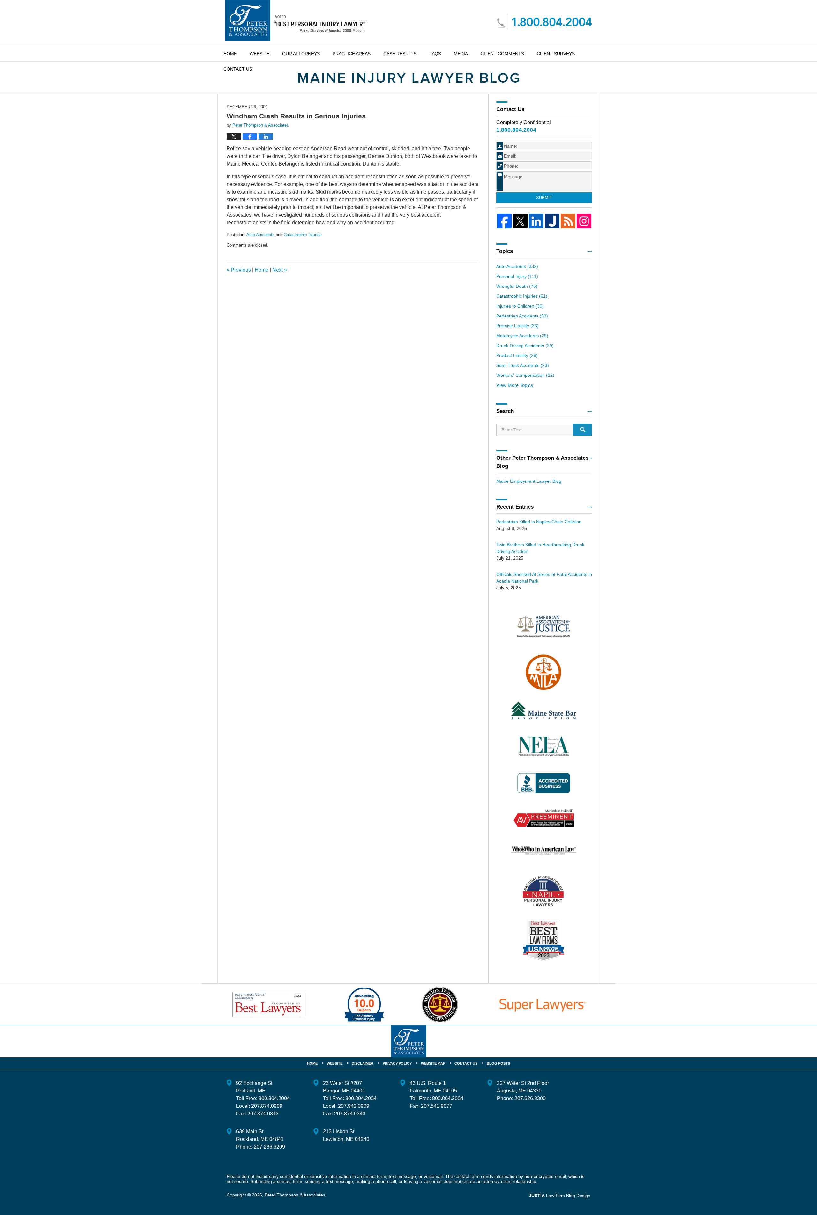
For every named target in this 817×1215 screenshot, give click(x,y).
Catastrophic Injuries (303, 234)
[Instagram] (584, 221)
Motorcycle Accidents (522, 335)
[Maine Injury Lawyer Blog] (408, 78)
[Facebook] (504, 221)
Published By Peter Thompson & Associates (544, 22)
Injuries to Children (520, 306)
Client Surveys (556, 53)
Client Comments (502, 53)
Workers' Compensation (525, 375)
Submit (544, 197)
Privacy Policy (397, 1063)
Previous (239, 269)
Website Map (433, 1063)
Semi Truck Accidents (522, 365)
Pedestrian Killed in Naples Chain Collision (538, 521)
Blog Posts (498, 1063)
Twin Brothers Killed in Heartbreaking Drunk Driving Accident (540, 548)
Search (582, 430)
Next (279, 269)
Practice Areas (352, 53)
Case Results (399, 53)
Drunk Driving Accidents (525, 345)
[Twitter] (520, 221)
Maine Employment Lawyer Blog (528, 481)
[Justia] (552, 221)
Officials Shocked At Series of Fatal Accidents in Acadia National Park (544, 578)
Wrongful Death (516, 286)
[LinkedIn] (536, 221)
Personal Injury (517, 276)
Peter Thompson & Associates (295, 1194)
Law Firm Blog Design (559, 1195)
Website (259, 53)
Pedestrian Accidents (522, 315)
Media (461, 53)
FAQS (435, 53)
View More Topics (514, 385)
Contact (237, 68)
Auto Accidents (260, 234)
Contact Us (465, 1063)
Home (230, 53)
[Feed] (568, 221)
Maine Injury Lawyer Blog (295, 20)
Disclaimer (362, 1063)
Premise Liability (517, 325)
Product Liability (517, 355)
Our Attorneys (301, 53)
